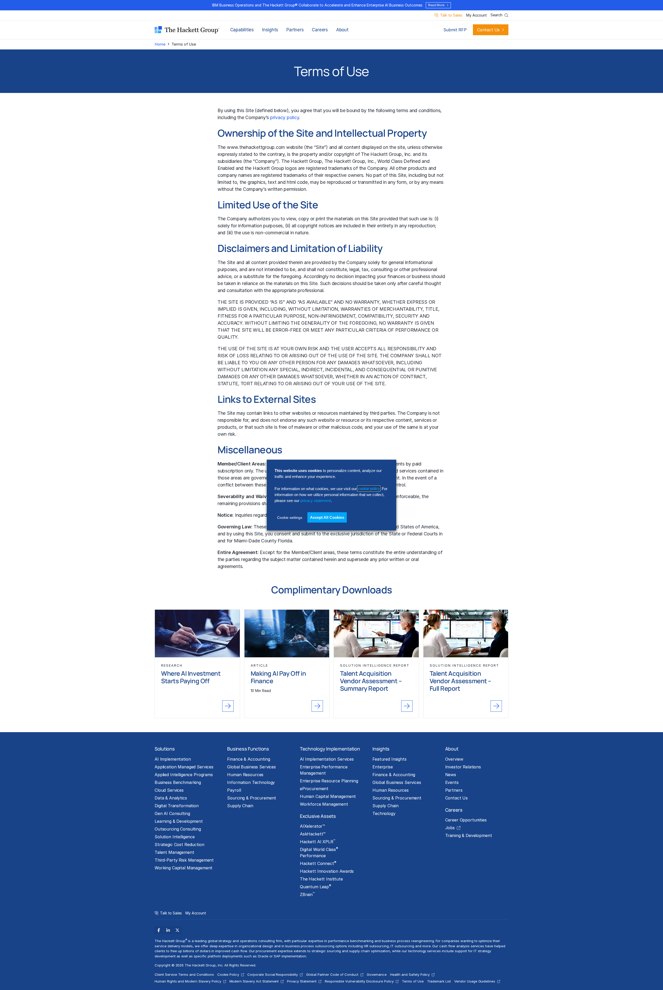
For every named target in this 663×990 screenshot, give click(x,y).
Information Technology (251, 782)
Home (160, 44)
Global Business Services (251, 766)
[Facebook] (159, 930)
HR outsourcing (376, 946)
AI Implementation (173, 759)
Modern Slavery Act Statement (254, 981)
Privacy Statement (301, 981)
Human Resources (245, 774)
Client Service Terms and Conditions (184, 974)
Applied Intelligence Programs (184, 774)
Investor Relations (463, 766)
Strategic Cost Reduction (179, 844)
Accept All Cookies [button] (327, 517)
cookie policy (369, 488)
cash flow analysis (454, 946)
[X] (177, 930)
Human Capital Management (328, 796)
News (450, 774)
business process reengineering (408, 941)
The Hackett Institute (321, 879)
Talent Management (174, 852)
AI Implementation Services (327, 759)
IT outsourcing (402, 946)
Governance (377, 974)
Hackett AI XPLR (317, 841)
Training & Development (468, 835)
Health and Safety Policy (410, 974)
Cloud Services (169, 790)
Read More (436, 5)
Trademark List (439, 981)
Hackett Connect (318, 863)
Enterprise (382, 766)
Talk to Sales (451, 15)
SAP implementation (290, 956)
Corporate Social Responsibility (272, 974)
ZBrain (307, 894)
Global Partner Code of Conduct (332, 974)
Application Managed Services (184, 766)
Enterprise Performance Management (324, 770)
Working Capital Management (183, 867)
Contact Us (488, 29)
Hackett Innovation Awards (327, 871)
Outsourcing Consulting (178, 829)
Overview (454, 759)
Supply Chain (240, 805)
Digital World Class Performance (319, 852)
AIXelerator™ (312, 826)
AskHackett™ (313, 833)
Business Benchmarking (178, 782)
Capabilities (242, 29)
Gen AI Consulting (172, 813)
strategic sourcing (326, 951)
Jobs (450, 827)
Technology (383, 813)
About (342, 29)
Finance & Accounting (248, 759)
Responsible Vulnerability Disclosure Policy (359, 981)
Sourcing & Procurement (251, 797)
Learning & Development (179, 821)
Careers (320, 29)
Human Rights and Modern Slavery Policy (188, 981)
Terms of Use (413, 981)
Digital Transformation (177, 805)
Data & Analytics (171, 797)
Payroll (234, 790)
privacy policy (284, 117)
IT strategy (482, 951)
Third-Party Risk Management (184, 860)
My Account (476, 15)
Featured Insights (389, 759)
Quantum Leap (315, 886)
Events (452, 782)
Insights (270, 29)
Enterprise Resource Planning (329, 780)
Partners (295, 29)
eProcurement (314, 788)
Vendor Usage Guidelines (474, 981)
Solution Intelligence (175, 836)
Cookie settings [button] (289, 517)
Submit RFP (455, 29)
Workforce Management (324, 804)
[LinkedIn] (168, 930)
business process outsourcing (309, 946)
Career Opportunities (466, 819)
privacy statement (315, 500)
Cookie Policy (228, 974)
